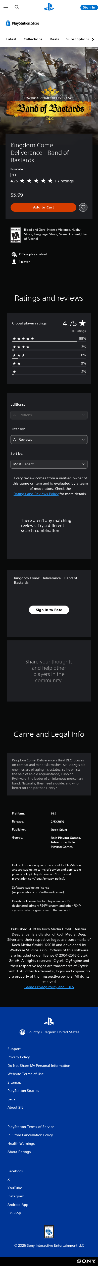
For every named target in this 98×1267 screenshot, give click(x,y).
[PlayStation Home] (49, 7)
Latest (11, 39)
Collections (33, 39)
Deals (54, 39)
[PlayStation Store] (23, 23)
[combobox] (49, 415)
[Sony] (86, 1264)
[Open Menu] (5, 7)
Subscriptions (77, 39)
